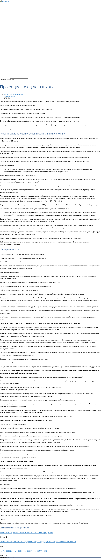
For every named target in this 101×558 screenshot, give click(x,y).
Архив (6, 94)
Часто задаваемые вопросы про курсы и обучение (23, 551)
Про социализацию (16, 94)
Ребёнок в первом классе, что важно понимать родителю (26, 532)
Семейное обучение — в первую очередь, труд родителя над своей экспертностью (38, 542)
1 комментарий (9, 96)
